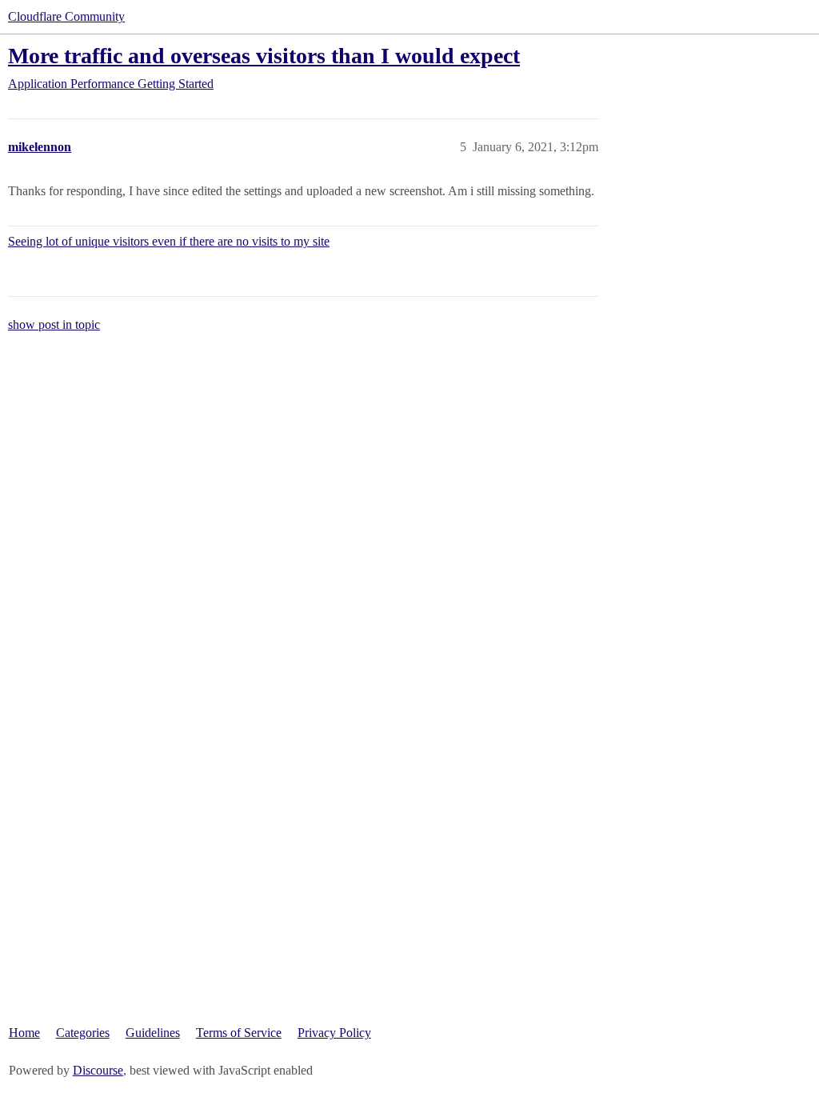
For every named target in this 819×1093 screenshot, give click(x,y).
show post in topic (54, 324)
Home (24, 1032)
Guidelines (153, 1032)
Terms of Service (239, 1032)
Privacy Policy (334, 1032)
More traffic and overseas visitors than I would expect (264, 55)
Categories (83, 1032)
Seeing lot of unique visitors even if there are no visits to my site (169, 241)
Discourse (98, 1070)
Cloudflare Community (66, 16)
